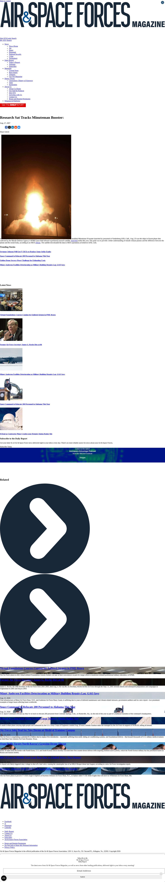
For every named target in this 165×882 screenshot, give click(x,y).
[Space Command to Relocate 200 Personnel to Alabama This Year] (11, 400)
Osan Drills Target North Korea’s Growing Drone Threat (33, 743)
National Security (15, 54)
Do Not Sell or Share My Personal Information (21, 845)
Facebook (7, 821)
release (38, 243)
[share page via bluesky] (19, 128)
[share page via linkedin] (12, 128)
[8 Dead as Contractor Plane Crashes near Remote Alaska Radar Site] (11, 429)
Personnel (12, 52)
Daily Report (9, 60)
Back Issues (13, 72)
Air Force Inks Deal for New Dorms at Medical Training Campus (37, 730)
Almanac (12, 75)
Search (14, 38)
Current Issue (13, 70)
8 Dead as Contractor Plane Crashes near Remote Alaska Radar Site (26, 434)
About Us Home (15, 89)
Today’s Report (14, 62)
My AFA (3, 40)
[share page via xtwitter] (9, 128)
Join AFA (3, 38)
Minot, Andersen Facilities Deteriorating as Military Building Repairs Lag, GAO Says (32, 374)
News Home (13, 46)
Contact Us (13, 97)
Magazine (7, 68)
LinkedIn (7, 828)
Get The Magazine (15, 77)
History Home (9, 79)
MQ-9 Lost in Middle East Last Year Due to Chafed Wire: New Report (40, 757)
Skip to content (5, 1)
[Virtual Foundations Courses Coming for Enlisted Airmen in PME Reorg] (11, 310)
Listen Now (82, 461)
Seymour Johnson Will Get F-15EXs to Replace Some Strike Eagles (38, 768)
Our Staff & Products (16, 91)
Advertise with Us (15, 95)
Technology (13, 58)
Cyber (11, 56)
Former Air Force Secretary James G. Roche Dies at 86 (21, 345)
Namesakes (13, 85)
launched (74, 241)
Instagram (7, 826)
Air (10, 48)
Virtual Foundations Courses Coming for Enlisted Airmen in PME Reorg (28, 315)
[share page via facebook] (6, 128)
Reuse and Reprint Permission (19, 99)
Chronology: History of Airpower (21, 81)
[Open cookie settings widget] (4, 878)
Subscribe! (12, 66)
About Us (7, 87)
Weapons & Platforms (12, 101)
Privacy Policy (9, 847)
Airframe (12, 64)
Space (11, 50)
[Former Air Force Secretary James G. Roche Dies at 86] (11, 340)
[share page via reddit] (15, 128)
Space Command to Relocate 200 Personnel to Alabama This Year (25, 404)
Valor (11, 83)
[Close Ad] (161, 874)
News (6, 44)
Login (9, 38)
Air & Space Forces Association (15, 839)
